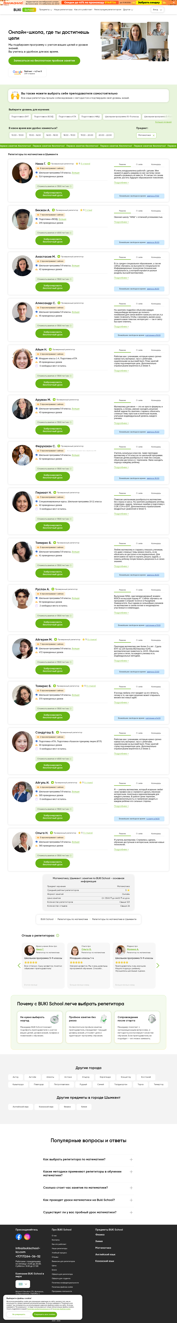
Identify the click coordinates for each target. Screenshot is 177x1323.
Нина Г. (40, 164)
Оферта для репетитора (62, 1274)
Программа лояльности (62, 1291)
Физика (67, 1107)
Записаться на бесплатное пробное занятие (44, 60)
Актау (16, 1077)
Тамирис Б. (43, 543)
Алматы (50, 1077)
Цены (54, 1265)
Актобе (32, 1077)
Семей (100, 1085)
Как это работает (83, 10)
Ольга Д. (86, 949)
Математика (103, 1248)
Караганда (105, 1077)
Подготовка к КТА (67, 117)
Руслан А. (42, 589)
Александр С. (45, 303)
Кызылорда (18, 1085)
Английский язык (21, 1107)
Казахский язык (46, 1107)
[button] (173, 2)
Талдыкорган (120, 1085)
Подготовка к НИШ (91, 117)
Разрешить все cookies (44, 1314)
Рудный (83, 1085)
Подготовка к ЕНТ (20, 117)
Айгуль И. (42, 783)
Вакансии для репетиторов (63, 1261)
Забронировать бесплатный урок (53, 194)
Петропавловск (61, 1085)
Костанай (146, 1077)
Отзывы (55, 1257)
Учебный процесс (59, 1253)
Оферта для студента (61, 1278)
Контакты (56, 1240)
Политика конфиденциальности (65, 1283)
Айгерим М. (43, 640)
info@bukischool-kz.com (28, 1250)
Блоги (54, 1270)
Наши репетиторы (63, 10)
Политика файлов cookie (62, 1287)
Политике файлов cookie (61, 1309)
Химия (84, 1107)
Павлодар (39, 1085)
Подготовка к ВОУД (43, 117)
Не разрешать (18, 1314)
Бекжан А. (42, 210)
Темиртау (159, 1085)
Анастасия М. (45, 257)
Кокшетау (126, 1077)
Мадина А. (133, 949)
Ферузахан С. (45, 446)
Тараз (140, 1085)
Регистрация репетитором (107, 10)
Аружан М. (43, 400)
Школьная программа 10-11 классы (122, 117)
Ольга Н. (41, 833)
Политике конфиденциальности (39, 1309)
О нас (54, 1236)
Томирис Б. (43, 686)
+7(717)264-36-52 (28, 1256)
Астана (68, 1077)
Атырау (86, 1077)
